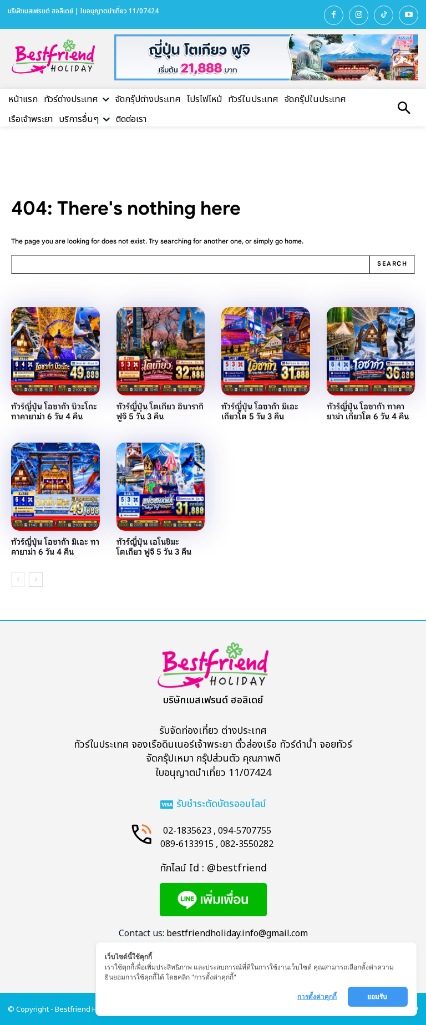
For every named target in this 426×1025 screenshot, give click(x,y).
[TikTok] (383, 15)
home (293, 241)
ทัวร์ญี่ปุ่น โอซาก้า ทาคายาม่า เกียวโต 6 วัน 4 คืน (368, 411)
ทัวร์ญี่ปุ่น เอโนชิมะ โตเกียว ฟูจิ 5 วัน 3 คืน (153, 546)
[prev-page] (18, 579)
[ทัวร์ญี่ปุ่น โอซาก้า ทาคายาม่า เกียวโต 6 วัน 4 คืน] (371, 351)
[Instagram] (358, 15)
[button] (403, 109)
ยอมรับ (378, 996)
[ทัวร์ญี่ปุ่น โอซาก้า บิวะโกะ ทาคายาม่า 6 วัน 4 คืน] (55, 351)
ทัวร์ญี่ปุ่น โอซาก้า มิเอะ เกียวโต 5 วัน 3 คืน (259, 411)
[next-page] (36, 579)
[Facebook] (333, 15)
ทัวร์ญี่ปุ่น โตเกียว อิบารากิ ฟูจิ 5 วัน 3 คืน (160, 411)
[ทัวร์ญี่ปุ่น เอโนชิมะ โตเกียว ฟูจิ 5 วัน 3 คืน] (160, 487)
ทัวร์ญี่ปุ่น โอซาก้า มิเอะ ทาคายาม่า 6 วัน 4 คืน (55, 546)
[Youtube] (408, 15)
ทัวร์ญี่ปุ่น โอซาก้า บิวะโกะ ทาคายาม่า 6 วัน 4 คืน (54, 411)
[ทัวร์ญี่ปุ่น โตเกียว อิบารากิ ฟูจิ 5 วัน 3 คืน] (160, 351)
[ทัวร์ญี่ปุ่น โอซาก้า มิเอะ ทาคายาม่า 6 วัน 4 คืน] (55, 487)
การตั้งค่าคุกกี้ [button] (317, 996)
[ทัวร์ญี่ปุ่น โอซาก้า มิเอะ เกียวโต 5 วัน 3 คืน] (265, 351)
